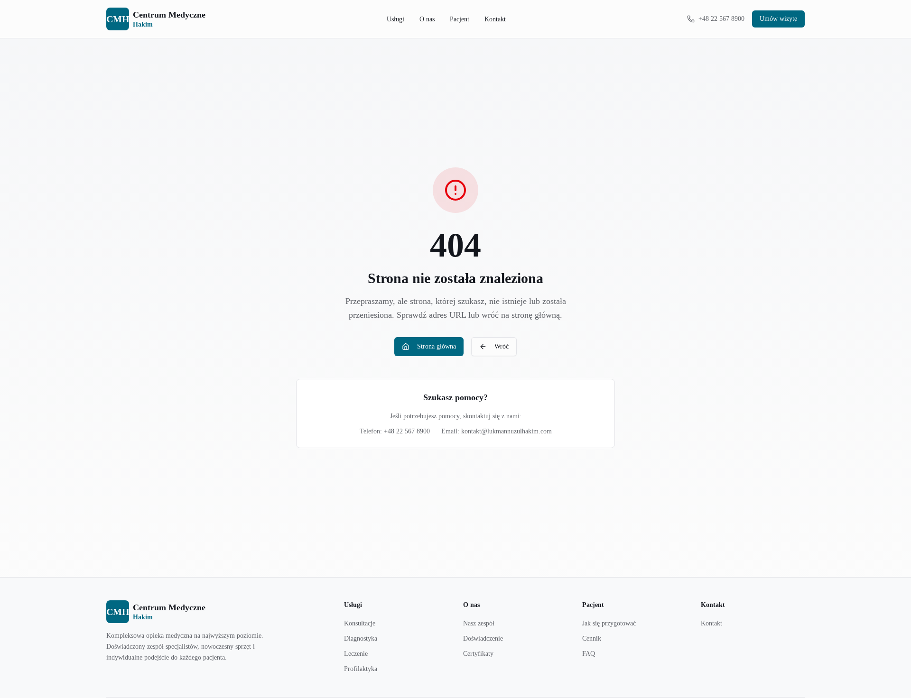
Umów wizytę (778, 18)
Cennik (591, 638)
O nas (427, 19)
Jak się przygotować (609, 623)
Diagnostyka (360, 638)
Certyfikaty (478, 653)
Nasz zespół (478, 623)
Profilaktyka (360, 668)
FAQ (588, 653)
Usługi (395, 19)
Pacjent (459, 19)
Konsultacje (359, 623)
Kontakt (495, 19)
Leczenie (356, 653)
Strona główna (436, 346)
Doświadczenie (483, 638)
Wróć (501, 346)
